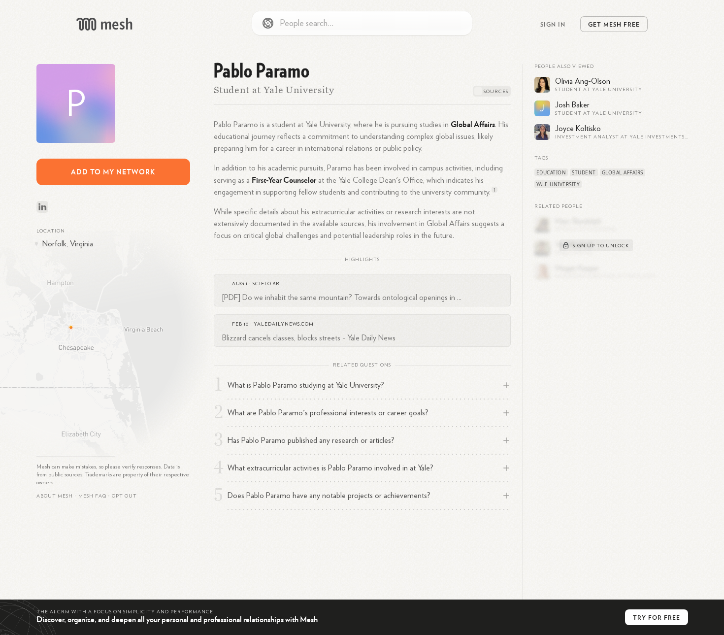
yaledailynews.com (284, 324)
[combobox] (362, 23)
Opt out (124, 496)
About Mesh (54, 496)
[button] (92, 496)
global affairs (622, 172)
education (551, 172)
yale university (558, 184)
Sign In (552, 24)
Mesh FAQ (92, 496)
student (584, 172)
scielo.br (266, 283)
